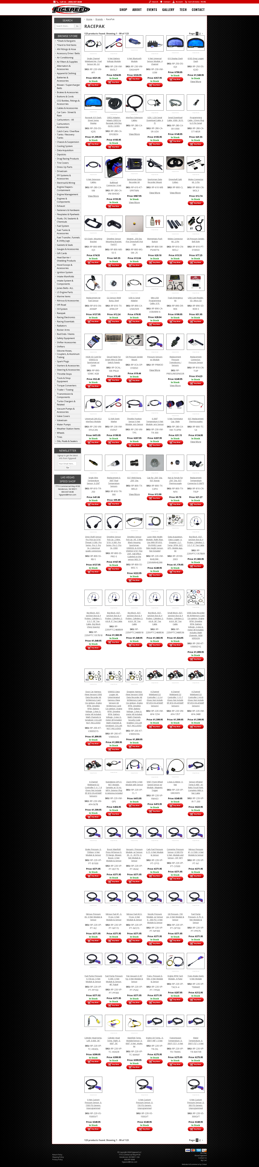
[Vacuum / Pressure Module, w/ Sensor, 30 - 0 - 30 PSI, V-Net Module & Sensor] (134, 832)
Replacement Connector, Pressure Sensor (196, 359)
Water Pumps (64, 424)
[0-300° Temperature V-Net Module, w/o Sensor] (155, 402)
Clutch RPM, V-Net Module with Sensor (134, 783)
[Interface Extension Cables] (134, 103)
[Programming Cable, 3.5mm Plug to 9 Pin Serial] (196, 102)
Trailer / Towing (65, 389)
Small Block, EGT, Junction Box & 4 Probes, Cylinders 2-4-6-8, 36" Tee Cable (175, 618)
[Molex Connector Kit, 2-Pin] (175, 223)
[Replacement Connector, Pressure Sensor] (196, 341)
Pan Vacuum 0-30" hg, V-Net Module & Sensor (134, 979)
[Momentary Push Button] (155, 221)
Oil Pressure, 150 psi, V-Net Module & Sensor (175, 917)
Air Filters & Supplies (67, 61)
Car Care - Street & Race (66, 114)
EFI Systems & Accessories (64, 177)
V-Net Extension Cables (93, 180)
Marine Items (63, 296)
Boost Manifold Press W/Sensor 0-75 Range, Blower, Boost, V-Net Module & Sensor (114, 855)
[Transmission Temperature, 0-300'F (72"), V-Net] (175, 1020)
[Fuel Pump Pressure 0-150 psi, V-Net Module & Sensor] (93, 958)
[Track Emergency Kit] (175, 282)
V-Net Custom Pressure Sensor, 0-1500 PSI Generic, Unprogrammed (93, 1103)
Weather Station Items (68, 428)
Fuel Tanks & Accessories (63, 232)
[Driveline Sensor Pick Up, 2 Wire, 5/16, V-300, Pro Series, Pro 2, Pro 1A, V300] (114, 521)
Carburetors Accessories (63, 125)
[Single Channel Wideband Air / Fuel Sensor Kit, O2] (93, 43)
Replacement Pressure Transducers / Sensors (175, 361)
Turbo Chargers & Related (66, 403)
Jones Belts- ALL (65, 288)
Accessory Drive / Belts (68, 53)
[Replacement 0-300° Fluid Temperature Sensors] (114, 462)
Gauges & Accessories (68, 249)
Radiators (62, 325)
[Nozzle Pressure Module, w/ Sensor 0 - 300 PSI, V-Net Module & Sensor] (155, 896)
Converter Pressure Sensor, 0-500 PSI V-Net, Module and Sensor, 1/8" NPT (175, 853)
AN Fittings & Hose (66, 49)
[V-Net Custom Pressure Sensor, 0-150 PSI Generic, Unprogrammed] (145, 1084)
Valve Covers (63, 416)
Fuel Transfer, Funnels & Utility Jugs (68, 239)
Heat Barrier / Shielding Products (66, 259)
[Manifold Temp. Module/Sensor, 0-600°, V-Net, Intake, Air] (134, 1022)
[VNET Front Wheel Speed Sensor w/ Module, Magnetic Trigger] (155, 766)
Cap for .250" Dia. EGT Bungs (154, 479)
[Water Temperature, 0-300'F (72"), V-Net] (196, 1020)
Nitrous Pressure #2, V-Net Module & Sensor (93, 917)
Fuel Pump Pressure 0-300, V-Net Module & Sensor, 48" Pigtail (114, 980)
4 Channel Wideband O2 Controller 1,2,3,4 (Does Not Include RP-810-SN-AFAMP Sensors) (154, 698)
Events (152, 9)
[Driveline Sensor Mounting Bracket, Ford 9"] (114, 223)
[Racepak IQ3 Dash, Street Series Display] (93, 101)
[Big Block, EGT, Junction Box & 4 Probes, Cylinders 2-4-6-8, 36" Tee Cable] (155, 597)
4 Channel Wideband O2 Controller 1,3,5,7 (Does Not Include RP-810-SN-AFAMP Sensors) (175, 698)
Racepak (61, 313)
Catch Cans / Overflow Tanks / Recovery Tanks (68, 134)
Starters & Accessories (68, 365)
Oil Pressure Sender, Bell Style (196, 240)
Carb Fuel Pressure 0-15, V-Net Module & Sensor (154, 852)
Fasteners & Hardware (68, 210)
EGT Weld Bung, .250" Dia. (134, 479)
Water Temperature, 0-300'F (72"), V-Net (196, 1041)
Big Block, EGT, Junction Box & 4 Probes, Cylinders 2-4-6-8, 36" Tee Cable (154, 618)
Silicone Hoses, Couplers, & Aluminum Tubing (68, 354)
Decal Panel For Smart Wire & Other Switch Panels (113, 359)
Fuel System (63, 225)
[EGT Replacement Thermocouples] (196, 403)
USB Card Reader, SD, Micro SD (196, 299)
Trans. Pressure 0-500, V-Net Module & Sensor (154, 979)
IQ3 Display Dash (175, 58)
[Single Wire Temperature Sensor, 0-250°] (93, 462)
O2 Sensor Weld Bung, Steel (114, 299)
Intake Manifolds (65, 276)
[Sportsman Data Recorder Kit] (134, 163)
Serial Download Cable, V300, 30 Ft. (175, 119)
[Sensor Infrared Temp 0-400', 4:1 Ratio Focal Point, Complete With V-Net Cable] (196, 764)
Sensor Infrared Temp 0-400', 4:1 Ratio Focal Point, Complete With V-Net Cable (196, 787)
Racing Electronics (66, 317)
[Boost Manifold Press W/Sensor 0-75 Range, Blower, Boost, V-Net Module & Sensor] (114, 832)
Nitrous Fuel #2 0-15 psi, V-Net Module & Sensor (134, 917)
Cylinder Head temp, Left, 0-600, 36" (93, 1039)
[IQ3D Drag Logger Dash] (196, 42)
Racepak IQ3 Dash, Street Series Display (93, 120)
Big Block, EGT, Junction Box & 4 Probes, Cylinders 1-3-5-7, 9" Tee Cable (196, 540)
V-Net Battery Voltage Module (114, 60)
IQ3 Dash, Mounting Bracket (93, 240)
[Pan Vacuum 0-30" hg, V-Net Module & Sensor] (134, 958)
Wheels (60, 432)
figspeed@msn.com (67, 494)
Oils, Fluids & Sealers (67, 441)
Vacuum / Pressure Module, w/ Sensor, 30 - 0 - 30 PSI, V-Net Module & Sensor (134, 855)
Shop (123, 9)
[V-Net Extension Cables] (93, 164)
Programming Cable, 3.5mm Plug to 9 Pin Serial (196, 120)
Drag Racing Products (68, 158)
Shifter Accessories (66, 342)
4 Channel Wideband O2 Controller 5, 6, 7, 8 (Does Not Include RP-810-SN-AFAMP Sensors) (93, 789)
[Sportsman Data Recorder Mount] (155, 164)
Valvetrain (62, 420)
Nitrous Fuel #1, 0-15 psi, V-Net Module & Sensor (114, 917)
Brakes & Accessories (67, 92)
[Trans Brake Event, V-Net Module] (196, 960)
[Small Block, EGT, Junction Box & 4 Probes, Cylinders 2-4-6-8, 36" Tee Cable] (175, 597)
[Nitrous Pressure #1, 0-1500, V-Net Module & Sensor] (196, 832)
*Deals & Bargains (66, 40)
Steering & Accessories (68, 369)
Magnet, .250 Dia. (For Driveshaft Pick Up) (134, 241)
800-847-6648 (68, 492)
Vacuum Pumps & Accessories (66, 410)
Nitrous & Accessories (68, 300)
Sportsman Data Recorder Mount (155, 180)
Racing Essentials (65, 321)
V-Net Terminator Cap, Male (175, 420)
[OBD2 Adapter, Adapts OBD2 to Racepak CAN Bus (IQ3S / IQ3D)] (114, 103)
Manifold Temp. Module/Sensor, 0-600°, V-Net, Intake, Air (134, 1042)
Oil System (62, 308)
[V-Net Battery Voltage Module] (114, 43)
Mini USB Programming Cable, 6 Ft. (155, 300)
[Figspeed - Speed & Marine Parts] (71, 9)
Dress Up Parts (64, 167)
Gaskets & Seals (65, 244)
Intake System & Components (65, 282)
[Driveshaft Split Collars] (175, 162)
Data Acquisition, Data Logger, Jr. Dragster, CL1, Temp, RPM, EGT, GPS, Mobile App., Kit (175, 543)
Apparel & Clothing (66, 73)
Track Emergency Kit (175, 299)
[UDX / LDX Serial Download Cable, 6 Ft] (155, 102)
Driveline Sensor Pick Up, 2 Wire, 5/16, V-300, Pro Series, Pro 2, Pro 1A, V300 (113, 542)
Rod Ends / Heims (65, 334)
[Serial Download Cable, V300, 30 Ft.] (175, 102)
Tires (59, 437)
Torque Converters (66, 385)
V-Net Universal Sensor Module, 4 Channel (154, 61)
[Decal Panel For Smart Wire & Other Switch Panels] (114, 337)
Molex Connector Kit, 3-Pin (195, 180)
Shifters (61, 346)
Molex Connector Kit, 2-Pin (175, 240)
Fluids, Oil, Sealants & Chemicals (67, 220)
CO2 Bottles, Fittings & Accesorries (68, 102)
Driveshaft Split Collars (175, 180)
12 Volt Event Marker (114, 420)
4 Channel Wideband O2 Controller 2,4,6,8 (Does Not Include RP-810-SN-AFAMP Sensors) (195, 698)
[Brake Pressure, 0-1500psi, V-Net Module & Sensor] (93, 832)
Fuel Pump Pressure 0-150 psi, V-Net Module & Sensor (93, 979)
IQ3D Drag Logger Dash (196, 60)
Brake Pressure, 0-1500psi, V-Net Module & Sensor (93, 852)
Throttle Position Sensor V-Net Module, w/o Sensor (134, 421)
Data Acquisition (65, 150)
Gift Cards (62, 253)
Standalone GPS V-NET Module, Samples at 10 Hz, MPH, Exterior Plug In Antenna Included (113, 787)
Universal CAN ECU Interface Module (93, 420)
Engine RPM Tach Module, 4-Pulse (175, 977)
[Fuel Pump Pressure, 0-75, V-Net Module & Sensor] (196, 896)
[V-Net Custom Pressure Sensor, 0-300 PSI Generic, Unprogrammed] (196, 1084)
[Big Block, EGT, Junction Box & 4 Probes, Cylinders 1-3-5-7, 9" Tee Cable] (196, 521)
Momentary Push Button (154, 240)
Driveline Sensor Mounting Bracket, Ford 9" (114, 241)
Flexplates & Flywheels (68, 214)
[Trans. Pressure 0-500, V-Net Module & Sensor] (155, 958)
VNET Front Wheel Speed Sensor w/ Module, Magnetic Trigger (155, 786)
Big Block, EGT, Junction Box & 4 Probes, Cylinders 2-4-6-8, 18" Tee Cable (134, 618)
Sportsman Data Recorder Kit (134, 180)
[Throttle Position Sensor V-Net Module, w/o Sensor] (134, 403)
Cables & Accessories (67, 108)
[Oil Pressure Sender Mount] (134, 339)
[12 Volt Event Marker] (114, 403)
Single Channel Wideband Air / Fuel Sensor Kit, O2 (93, 61)
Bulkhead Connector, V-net (113, 184)
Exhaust (61, 205)
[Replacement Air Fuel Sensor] (93, 282)
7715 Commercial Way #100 (67, 486)
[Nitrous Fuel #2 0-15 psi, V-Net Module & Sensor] (134, 896)
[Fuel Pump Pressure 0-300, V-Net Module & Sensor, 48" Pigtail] (114, 958)
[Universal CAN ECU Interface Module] (93, 403)
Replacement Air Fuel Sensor (93, 299)
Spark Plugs (63, 361)
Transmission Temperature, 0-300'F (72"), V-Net (175, 1041)
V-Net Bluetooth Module (134, 60)
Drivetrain (62, 171)
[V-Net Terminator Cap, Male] (175, 404)
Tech (183, 9)
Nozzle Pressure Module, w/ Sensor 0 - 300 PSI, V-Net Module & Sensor (154, 918)
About (137, 9)
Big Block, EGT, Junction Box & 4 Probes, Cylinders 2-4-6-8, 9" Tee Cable (113, 617)
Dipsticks (61, 154)
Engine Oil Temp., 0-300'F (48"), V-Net (154, 1039)
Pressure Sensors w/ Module (154, 358)
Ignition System (65, 272)
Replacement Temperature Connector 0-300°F (196, 480)
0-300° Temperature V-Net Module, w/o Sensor (155, 421)
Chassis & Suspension (68, 141)
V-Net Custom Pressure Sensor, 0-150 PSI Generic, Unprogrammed (144, 1103)
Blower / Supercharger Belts (68, 86)
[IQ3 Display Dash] (175, 42)
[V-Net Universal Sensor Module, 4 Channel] (155, 43)
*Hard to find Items (66, 45)
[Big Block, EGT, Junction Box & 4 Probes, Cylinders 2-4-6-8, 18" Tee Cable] (134, 597)
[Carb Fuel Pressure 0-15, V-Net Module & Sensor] (155, 832)
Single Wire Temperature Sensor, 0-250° (93, 480)
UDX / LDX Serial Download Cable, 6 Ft (154, 120)
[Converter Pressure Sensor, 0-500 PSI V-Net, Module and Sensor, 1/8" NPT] (175, 832)
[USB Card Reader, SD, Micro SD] (196, 282)
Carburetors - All (65, 119)
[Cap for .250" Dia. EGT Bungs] (155, 462)
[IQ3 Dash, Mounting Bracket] (93, 222)
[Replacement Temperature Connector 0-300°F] (196, 462)
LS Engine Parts (65, 292)
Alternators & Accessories (64, 67)
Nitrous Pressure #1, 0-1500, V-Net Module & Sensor (196, 852)
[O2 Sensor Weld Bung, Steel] (114, 282)
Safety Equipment (66, 338)
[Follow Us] (54, 2)
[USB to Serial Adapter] (134, 282)
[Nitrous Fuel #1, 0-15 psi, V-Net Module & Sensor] (114, 896)
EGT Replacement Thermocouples (196, 420)
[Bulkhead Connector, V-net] (114, 166)
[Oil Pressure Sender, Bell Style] (196, 223)
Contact (198, 9)
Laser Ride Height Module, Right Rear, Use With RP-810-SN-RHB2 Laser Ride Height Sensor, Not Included (154, 543)
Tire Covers (63, 162)
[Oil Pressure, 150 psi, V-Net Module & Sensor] (175, 896)
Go (77, 26)
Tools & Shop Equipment (64, 380)
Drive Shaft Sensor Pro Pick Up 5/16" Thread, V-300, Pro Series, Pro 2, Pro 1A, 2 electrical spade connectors (93, 543)
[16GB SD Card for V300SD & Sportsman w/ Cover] (93, 341)
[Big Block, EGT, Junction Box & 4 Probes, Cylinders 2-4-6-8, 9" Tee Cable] (114, 597)
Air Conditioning (65, 57)
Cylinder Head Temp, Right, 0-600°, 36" (114, 1041)
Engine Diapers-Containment (65, 188)
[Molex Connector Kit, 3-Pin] (196, 164)
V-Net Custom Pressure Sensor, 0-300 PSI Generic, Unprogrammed (195, 1103)
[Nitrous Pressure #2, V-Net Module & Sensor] (93, 896)
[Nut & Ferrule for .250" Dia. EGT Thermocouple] (175, 462)
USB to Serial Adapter (134, 299)
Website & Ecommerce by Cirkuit (194, 1164)
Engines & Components (63, 200)
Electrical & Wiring (66, 182)
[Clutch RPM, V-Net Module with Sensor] (134, 764)
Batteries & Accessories (63, 79)
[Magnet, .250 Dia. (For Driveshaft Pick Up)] (134, 223)
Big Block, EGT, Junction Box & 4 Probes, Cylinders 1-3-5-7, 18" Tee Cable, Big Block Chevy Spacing (93, 619)
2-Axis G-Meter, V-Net (175, 783)
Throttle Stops (64, 373)
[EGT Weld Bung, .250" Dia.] (134, 462)
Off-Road (61, 304)
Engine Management (67, 194)
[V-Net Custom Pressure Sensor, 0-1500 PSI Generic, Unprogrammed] (93, 1084)
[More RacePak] (202, 33)
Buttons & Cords (65, 96)
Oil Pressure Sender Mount (134, 358)
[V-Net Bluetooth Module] (134, 41)
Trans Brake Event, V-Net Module (196, 977)
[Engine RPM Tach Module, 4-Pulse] (175, 960)
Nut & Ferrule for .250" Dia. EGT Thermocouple (175, 480)
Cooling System (65, 146)
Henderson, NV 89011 (67, 489)
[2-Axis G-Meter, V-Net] (175, 766)
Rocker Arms (63, 329)
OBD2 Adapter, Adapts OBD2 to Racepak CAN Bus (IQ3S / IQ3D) (114, 121)
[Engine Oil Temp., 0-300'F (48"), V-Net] (155, 1020)
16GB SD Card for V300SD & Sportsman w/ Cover (93, 361)
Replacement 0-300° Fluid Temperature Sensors (114, 481)
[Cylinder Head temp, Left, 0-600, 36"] (93, 1020)
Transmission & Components (65, 395)
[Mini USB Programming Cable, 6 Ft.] (155, 280)
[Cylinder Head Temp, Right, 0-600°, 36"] (114, 1022)
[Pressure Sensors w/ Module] (155, 341)
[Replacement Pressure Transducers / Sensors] (175, 341)
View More (195, 81)
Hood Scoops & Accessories (64, 266)
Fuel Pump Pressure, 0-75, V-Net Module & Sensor (196, 918)
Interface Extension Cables (134, 119)
